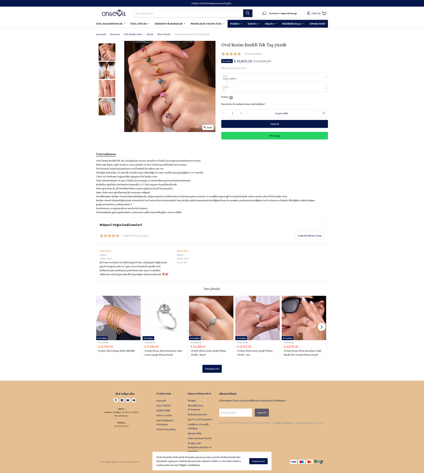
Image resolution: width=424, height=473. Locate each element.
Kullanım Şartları (197, 414)
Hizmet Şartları (304, 422)
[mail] (134, 400)
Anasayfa (101, 34)
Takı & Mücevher (133, 34)
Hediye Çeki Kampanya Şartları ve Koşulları (200, 447)
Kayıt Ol (261, 412)
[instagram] (122, 400)
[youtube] (128, 400)
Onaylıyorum (258, 461)
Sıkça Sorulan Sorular (200, 438)
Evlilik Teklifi (163, 410)
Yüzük (149, 34)
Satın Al (274, 123)
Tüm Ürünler (163, 405)
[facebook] (116, 400)
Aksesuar (115, 34)
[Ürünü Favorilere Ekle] (324, 113)
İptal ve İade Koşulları (200, 419)
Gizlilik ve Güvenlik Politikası (225, 461)
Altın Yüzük (163, 34)
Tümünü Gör (212, 368)
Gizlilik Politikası (283, 422)
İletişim (192, 400)
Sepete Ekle (281, 113)
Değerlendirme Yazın (310, 235)
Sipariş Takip (194, 433)
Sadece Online (164, 415)
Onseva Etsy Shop (166, 429)
